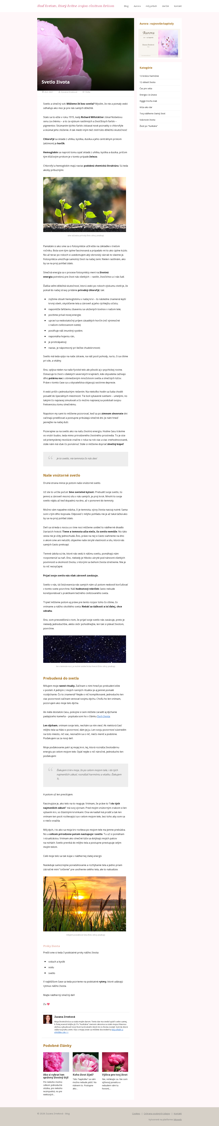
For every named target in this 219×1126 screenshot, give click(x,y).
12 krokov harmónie (149, 76)
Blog (126, 5)
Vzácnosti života (147, 119)
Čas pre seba (146, 88)
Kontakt (178, 1113)
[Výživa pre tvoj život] (115, 1062)
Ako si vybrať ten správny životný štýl (55, 1076)
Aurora (137, 5)
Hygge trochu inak (148, 101)
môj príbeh (151, 5)
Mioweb (178, 1119)
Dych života (103, 716)
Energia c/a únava (148, 94)
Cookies (136, 1113)
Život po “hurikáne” (149, 126)
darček (165, 5)
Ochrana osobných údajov (157, 1113)
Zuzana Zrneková (69, 92)
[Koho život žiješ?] (86, 1062)
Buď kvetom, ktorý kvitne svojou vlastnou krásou (75, 5)
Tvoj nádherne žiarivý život (152, 113)
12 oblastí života (147, 82)
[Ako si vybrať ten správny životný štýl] (56, 1062)
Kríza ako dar (146, 107)
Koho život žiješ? (83, 1074)
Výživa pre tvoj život (115, 1074)
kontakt (178, 5)
